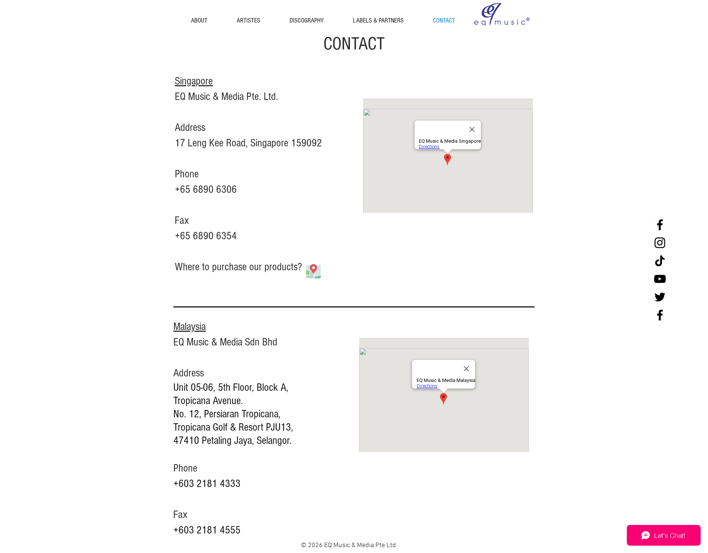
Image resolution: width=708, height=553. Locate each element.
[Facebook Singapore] (660, 225)
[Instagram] (660, 243)
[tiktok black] (660, 261)
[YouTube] (660, 279)
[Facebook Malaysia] (660, 315)
